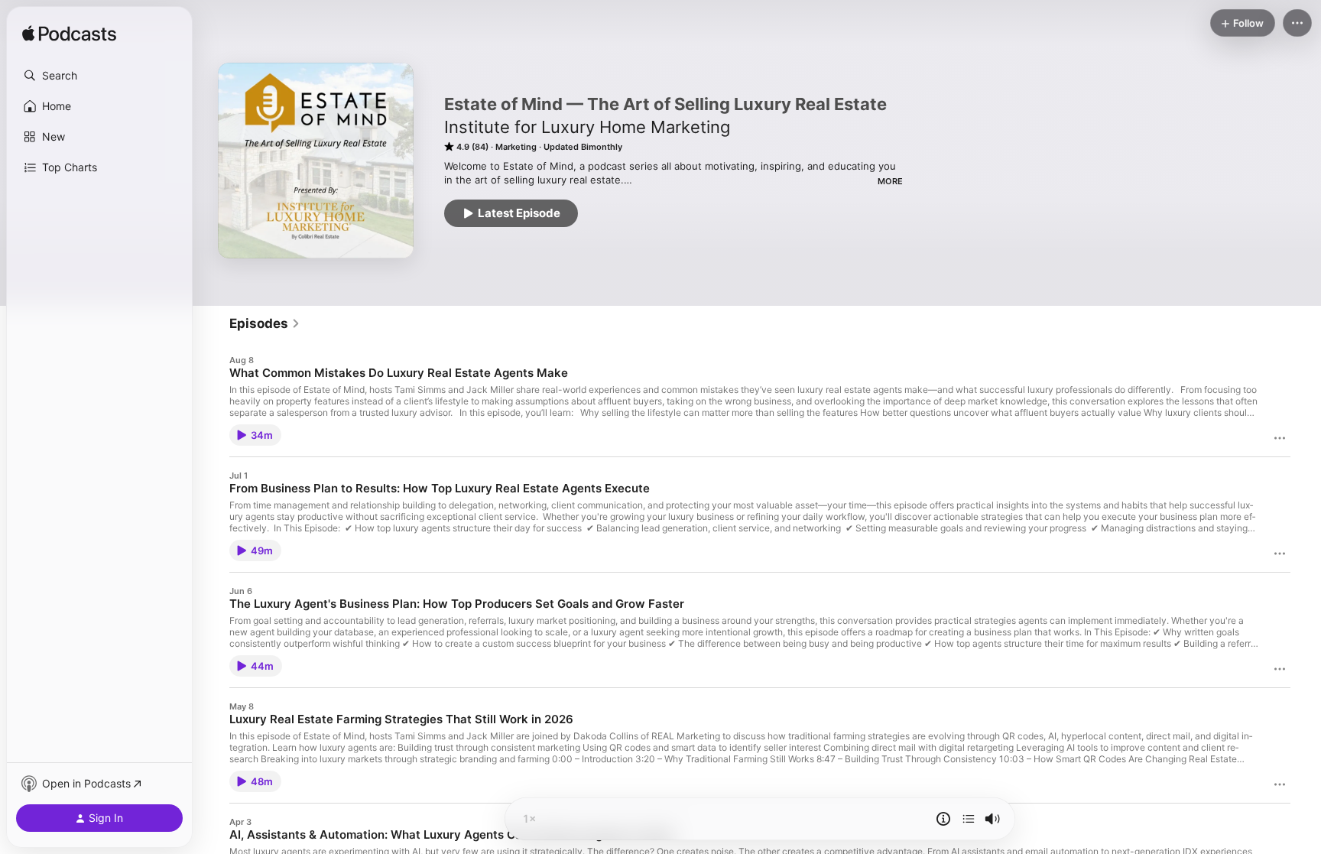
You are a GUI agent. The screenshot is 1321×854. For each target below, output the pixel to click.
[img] (69, 34)
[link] (264, 323)
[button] (99, 76)
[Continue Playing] (968, 819)
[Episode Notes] (943, 819)
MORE (890, 181)
